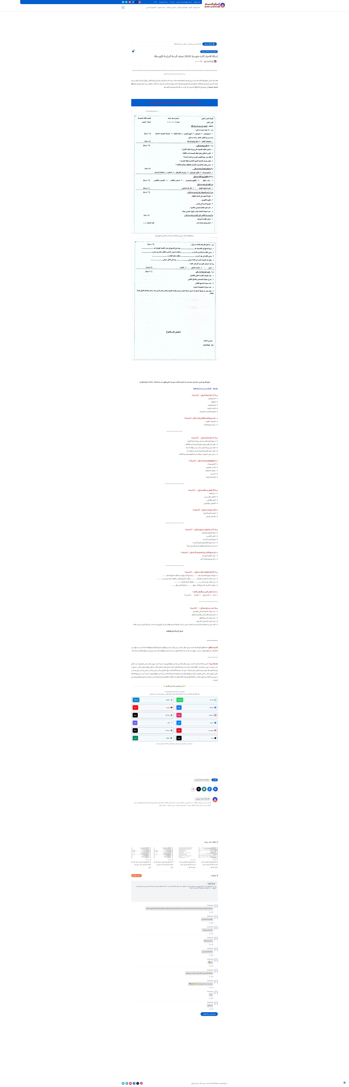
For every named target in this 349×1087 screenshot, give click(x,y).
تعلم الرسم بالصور (182, 7)
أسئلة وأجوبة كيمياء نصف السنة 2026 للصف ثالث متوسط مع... (163, 864)
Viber (155, 2)
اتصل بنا (172, 2)
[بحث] (123, 7)
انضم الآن (180, 700)
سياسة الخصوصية (163, 2)
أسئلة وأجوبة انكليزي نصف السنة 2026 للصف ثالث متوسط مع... (187, 864)
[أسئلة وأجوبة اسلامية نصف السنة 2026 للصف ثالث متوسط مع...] (208, 852)
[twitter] (136, 2)
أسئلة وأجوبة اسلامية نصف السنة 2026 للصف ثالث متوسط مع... (209, 864)
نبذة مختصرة (161, 7)
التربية (190, 7)
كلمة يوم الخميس (151, 7)
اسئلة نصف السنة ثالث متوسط (209, 52)
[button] (209, 789)
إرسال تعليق (211, 884)
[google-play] (126, 2)
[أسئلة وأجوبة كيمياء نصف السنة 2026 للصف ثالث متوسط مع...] (163, 852)
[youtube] (130, 2)
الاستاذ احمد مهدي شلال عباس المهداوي (202, 1083)
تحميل (135, 738)
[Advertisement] (174, 27)
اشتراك (135, 707)
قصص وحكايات (170, 7)
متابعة (179, 707)
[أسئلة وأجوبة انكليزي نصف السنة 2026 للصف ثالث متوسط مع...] (185, 852)
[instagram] (140, 2)
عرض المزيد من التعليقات (209, 1014)
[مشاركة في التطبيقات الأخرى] (193, 789)
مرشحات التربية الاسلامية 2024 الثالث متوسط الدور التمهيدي (184, 44)
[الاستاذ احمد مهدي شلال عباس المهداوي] (214, 5)
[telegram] (123, 2)
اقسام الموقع (197, 2)
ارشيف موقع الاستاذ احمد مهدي (184, 2)
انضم (179, 723)
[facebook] (133, 2)
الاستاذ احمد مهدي (208, 61)
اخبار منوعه (196, 7)
